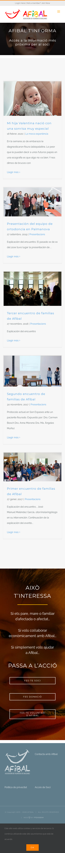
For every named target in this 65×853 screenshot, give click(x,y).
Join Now (45, 3)
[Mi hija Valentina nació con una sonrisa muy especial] (32, 98)
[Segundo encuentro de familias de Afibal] (32, 371)
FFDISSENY (39, 818)
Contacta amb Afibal (46, 754)
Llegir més (13, 172)
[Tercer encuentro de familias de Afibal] (32, 289)
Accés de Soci (43, 787)
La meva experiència (36, 133)
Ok (32, 847)
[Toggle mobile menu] (58, 11)
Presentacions (37, 234)
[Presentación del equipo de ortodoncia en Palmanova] (32, 201)
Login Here (20, 3)
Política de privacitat (16, 787)
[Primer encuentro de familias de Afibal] (32, 467)
